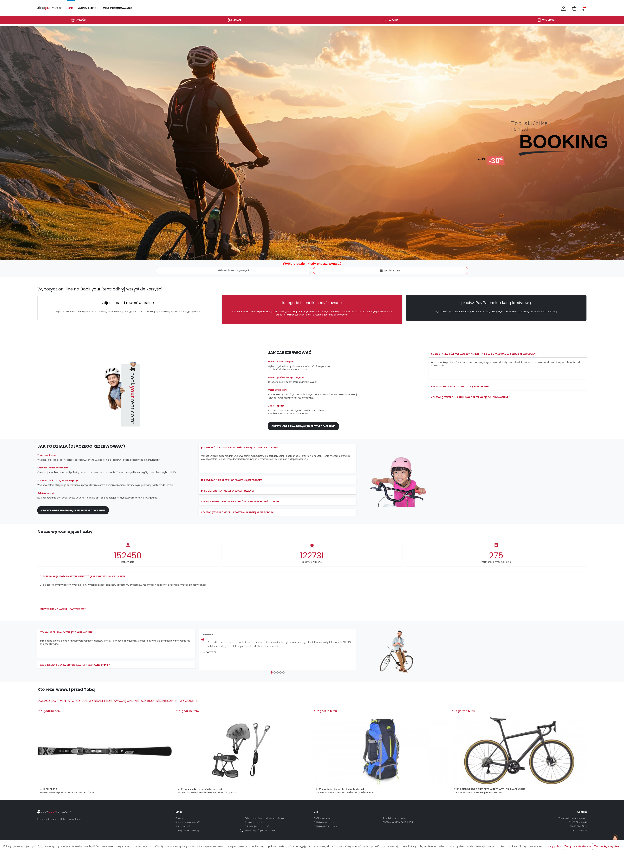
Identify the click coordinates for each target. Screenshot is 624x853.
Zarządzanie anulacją (187, 830)
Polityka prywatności (324, 822)
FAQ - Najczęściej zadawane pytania (264, 818)
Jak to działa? (183, 826)
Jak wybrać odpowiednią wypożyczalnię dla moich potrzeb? (239, 447)
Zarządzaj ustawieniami (577, 846)
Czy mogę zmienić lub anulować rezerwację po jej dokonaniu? (471, 397)
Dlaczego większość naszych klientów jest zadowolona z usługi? (82, 576)
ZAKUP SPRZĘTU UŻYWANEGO (117, 8)
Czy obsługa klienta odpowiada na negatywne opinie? (75, 666)
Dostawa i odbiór (254, 822)
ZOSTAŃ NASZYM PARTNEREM (398, 822)
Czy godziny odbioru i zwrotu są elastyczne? (460, 386)
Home (70, 8)
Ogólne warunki (322, 818)
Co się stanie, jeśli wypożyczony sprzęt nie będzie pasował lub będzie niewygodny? (484, 353)
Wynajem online (86, 8)
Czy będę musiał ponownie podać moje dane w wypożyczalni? (240, 501)
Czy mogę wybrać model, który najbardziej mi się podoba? (238, 512)
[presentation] (7, 143)
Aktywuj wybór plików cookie (260, 830)
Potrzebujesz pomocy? (257, 826)
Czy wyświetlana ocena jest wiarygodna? (67, 633)
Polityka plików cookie (325, 826)
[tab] (507, 354)
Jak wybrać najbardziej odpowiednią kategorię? (231, 480)
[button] (574, 8)
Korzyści (180, 818)
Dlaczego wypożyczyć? (188, 822)
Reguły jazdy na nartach (395, 818)
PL (583, 10)
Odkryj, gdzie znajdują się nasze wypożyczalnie (303, 426)
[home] (49, 8)
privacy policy (553, 846)
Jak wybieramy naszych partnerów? (63, 608)
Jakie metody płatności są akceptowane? (227, 490)
